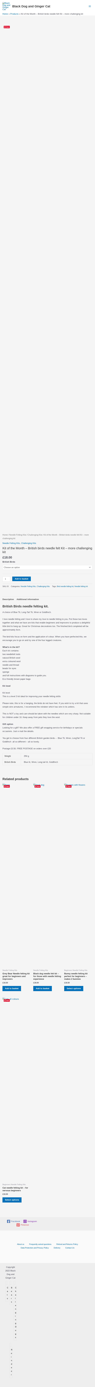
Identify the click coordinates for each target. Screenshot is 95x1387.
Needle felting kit (81, 586)
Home (5, 535)
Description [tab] (8, 599)
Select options (74, 988)
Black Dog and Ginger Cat (31, 6)
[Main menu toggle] (90, 6)
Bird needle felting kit (65, 586)
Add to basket (21, 579)
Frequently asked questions (40, 1244)
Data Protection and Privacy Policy (35, 1248)
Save (7, 27)
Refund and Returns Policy (67, 1244)
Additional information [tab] (28, 599)
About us (20, 1244)
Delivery (57, 1248)
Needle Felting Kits (17, 535)
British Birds (8, 562)
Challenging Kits (35, 535)
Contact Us (69, 1248)
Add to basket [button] (12, 988)
